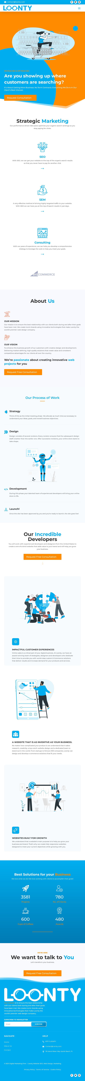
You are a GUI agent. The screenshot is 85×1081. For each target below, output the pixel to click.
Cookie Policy (55, 1069)
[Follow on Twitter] (75, 2)
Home (6, 1042)
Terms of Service (42, 1069)
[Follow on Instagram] (79, 2)
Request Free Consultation (22, 372)
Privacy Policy (29, 1069)
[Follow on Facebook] (71, 2)
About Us (8, 1046)
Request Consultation (19, 97)
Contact (7, 1050)
